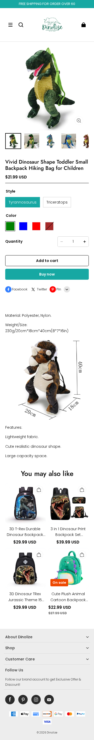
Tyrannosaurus (23, 202)
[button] (10, 25)
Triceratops (57, 202)
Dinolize (52, 733)
